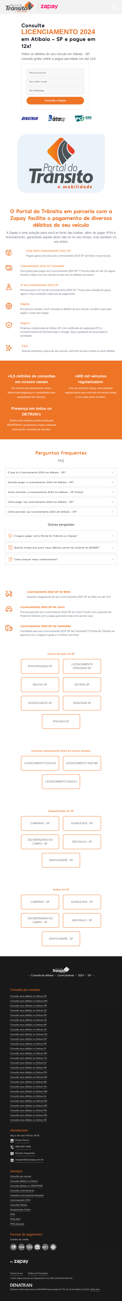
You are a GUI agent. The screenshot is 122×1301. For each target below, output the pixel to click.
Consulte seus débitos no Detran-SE (28, 1120)
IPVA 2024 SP (61, 721)
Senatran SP (82, 703)
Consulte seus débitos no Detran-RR (28, 1053)
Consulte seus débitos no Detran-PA (28, 1043)
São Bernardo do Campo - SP (40, 841)
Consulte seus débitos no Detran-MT (28, 1039)
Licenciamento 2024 (20, 1200)
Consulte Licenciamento (22, 1190)
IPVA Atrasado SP (40, 666)
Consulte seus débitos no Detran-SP (28, 1067)
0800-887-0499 (23, 1146)
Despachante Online (20, 1209)
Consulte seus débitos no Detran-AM (28, 1091)
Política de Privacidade (38, 1273)
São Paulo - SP (82, 841)
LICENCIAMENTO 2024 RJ (61, 781)
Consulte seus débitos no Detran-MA (28, 1101)
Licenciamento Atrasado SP (82, 666)
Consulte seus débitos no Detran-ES (28, 1086)
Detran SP (82, 684)
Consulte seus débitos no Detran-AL (28, 1096)
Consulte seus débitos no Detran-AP (28, 1024)
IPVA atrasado (17, 1224)
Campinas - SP (40, 823)
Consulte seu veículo (20, 1176)
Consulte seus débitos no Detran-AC (28, 1029)
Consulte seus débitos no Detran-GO (28, 1034)
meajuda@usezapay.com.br (29, 1159)
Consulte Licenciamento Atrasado (27, 1195)
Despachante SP (40, 703)
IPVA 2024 (15, 1219)
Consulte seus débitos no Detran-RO (28, 1115)
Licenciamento (66, 975)
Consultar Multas (18, 1205)
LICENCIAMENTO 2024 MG (82, 763)
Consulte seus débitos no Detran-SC (28, 1010)
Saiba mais (95, 1289)
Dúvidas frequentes (25, 1153)
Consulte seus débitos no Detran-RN (28, 1077)
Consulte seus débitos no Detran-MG (28, 1001)
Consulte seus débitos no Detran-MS (28, 1105)
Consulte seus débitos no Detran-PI (28, 1048)
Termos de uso (16, 1273)
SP (89, 975)
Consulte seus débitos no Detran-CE (28, 1020)
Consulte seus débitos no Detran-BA (28, 1082)
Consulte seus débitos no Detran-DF (28, 996)
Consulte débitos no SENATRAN (26, 1186)
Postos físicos (22, 1140)
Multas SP (40, 684)
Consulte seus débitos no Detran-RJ (28, 1062)
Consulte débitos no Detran (24, 1181)
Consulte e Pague (55, 100)
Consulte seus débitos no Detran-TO (28, 1058)
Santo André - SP (61, 860)
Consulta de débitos (42, 975)
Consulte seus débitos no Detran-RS (28, 1072)
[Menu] (114, 7)
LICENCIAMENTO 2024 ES (40, 763)
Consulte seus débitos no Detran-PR (28, 1005)
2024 (81, 975)
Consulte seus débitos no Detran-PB (28, 1110)
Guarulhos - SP (82, 823)
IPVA (12, 1214)
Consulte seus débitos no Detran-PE (28, 1015)
